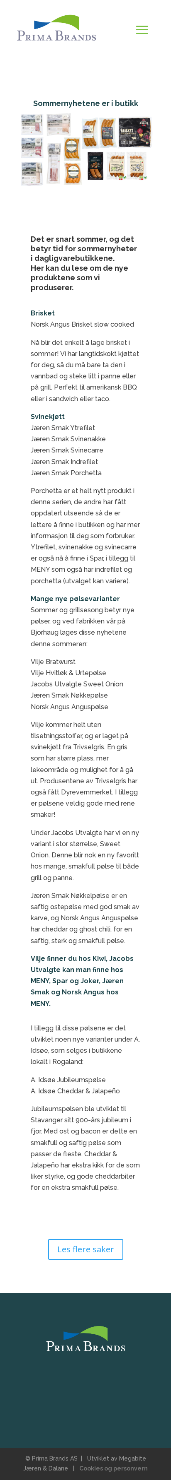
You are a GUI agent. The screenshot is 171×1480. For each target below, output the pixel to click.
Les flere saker (85, 1249)
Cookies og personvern (113, 1468)
